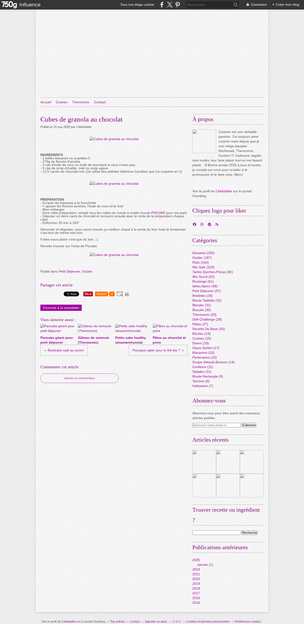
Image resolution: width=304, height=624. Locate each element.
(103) (203, 267)
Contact (100, 102)
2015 (196, 603)
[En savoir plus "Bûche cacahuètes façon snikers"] (204, 485)
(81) (212, 272)
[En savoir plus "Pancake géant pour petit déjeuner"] (228, 485)
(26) (208, 329)
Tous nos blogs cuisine (137, 4)
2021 (196, 574)
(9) (207, 376)
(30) (201, 310)
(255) (203, 253)
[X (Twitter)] (170, 4)
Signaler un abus (156, 621)
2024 (196, 569)
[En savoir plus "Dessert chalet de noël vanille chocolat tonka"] (252, 485)
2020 (196, 579)
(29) (204, 315)
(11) (202, 367)
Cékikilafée (224, 191)
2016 (196, 598)
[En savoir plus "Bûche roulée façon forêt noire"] (204, 462)
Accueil (45, 102)
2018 (196, 588)
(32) (207, 300)
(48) (205, 286)
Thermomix (80, 102)
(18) (200, 343)
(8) (201, 381)
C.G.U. (177, 621)
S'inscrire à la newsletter (61, 308)
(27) (200, 324)
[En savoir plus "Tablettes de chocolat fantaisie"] (252, 462)
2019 (196, 584)
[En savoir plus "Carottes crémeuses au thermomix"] (228, 462)
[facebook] (162, 4)
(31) (201, 305)
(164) (200, 262)
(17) (205, 348)
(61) (203, 281)
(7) (202, 386)
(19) (201, 334)
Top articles (117, 621)
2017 (196, 593)
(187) (202, 258)
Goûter (87, 271)
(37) (206, 291)
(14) (213, 362)
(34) (202, 296)
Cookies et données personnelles (208, 621)
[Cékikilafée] (204, 141)
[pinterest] (177, 4)
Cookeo (61, 102)
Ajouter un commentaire (79, 378)
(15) (203, 353)
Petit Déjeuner (69, 271)
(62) (203, 277)
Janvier (202, 565)
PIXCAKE (158, 213)
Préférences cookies (248, 621)
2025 (196, 560)
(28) (207, 319)
